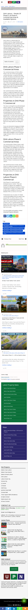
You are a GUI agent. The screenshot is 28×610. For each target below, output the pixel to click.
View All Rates (7, 418)
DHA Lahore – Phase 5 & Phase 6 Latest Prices (14, 228)
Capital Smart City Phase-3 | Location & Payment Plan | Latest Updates (16, 551)
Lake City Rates (7, 397)
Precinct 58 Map (7, 438)
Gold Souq (3, 488)
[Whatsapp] (14, 216)
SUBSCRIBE (14, 569)
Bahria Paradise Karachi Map (10, 444)
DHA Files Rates (7, 403)
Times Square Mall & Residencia (9, 494)
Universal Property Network (9, 601)
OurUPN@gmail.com (10, 512)
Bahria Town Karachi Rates (10, 388)
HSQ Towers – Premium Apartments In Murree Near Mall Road (16, 523)
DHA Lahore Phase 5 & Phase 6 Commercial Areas (13, 233)
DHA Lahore (12, 6)
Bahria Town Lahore (15, 277)
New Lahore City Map (8, 447)
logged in (9, 379)
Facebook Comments (13, 377)
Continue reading (6, 290)
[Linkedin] (11, 216)
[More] (17, 216)
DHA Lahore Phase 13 (20, 353)
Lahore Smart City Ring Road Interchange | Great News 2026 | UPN (15, 531)
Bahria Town (8, 277)
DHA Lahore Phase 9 (13, 315)
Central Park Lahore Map (9, 453)
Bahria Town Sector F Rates (10, 400)
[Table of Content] (17, 62)
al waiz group (15, 275)
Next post (21, 239)
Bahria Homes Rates (8, 406)
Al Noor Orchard (5, 501)
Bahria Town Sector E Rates (10, 409)
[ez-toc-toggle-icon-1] (16, 62)
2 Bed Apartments (7, 275)
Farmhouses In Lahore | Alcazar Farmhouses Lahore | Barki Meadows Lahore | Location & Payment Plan (17, 538)
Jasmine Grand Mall (6, 490)
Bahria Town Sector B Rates (10, 412)
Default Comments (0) (5, 377)
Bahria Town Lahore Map (9, 441)
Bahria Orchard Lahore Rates (10, 394)
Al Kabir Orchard (5, 497)
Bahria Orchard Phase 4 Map (10, 435)
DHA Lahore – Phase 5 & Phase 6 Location (13, 230)
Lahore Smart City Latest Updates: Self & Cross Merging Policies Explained (16, 545)
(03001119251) (5, 509)
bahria (3, 277)
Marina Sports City (5, 499)
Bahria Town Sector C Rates (10, 415)
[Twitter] (8, 216)
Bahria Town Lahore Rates (9, 391)
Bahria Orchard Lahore (7, 474)
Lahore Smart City (5, 479)
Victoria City (4, 481)
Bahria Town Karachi (6, 472)
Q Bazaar (3, 485)
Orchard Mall (4, 492)
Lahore (6, 6)
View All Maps (7, 456)
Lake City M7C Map (8, 450)
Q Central (3, 483)
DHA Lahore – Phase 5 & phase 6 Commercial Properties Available (14, 226)
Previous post (7, 239)
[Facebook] (5, 216)
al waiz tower (21, 275)
